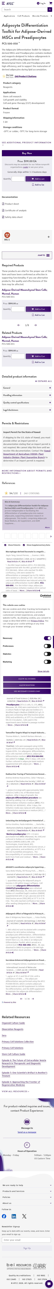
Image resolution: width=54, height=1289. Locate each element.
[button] (50, 9)
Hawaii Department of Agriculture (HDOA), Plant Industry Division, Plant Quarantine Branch (26, 454)
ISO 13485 (11, 1279)
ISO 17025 (27, 1279)
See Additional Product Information (26, 142)
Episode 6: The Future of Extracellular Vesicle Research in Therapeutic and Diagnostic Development (24, 1063)
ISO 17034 (42, 1279)
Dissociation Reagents (12, 1029)
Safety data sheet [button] (14, 217)
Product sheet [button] (12, 203)
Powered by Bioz (9, 1002)
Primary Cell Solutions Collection (18, 1041)
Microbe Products (40, 16)
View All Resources (15, 1091)
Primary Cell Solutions (12, 1047)
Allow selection (27, 685)
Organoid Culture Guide (13, 1023)
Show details (43, 671)
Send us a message (27, 1132)
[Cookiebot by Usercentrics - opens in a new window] (40, 596)
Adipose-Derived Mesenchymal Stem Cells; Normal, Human (24, 292)
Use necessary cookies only (27, 691)
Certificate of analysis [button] (15, 210)
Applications (9, 16)
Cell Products (24, 16)
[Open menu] (3, 3)
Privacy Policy (37, 621)
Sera (4, 1035)
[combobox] (25, 9)
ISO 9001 (41, 1275)
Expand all (45, 381)
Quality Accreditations (20, 1275)
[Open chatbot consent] (49, 1284)
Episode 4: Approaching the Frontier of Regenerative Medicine (21, 1083)
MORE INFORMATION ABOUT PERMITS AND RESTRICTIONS (27, 472)
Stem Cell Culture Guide (13, 1054)
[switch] (47, 646)
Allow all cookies (26, 679)
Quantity (7, 179)
